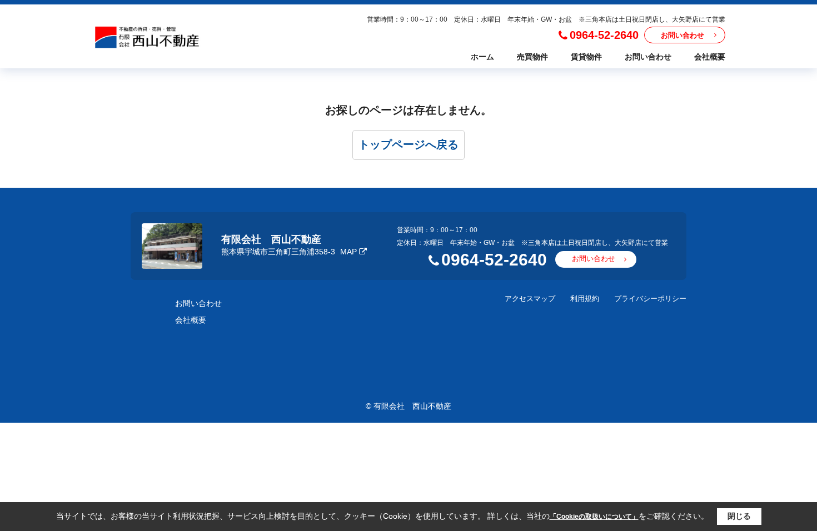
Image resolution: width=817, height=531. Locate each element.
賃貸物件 (586, 56)
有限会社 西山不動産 (271, 239)
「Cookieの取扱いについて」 (594, 516)
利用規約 (584, 298)
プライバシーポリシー (650, 298)
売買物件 (532, 56)
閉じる (739, 516)
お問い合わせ (682, 35)
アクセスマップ (530, 298)
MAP (348, 251)
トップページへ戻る (408, 144)
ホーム (482, 56)
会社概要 (709, 56)
